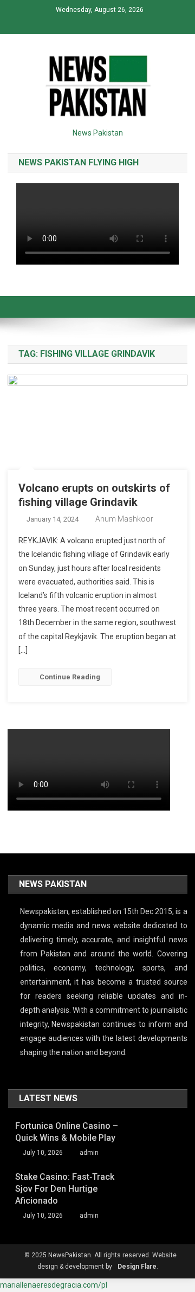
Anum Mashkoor (124, 519)
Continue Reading (70, 677)
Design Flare (137, 1266)
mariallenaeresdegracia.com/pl (53, 1285)
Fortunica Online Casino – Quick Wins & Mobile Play (66, 1132)
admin (89, 1152)
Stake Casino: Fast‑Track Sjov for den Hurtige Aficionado (64, 1189)
